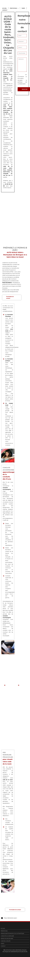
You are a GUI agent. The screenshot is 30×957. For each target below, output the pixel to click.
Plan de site (23, 951)
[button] (15, 918)
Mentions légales (21, 950)
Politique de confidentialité (11, 951)
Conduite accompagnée (7, 936)
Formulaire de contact (10, 297)
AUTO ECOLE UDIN (10, 950)
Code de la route (5, 941)
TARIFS (2, 943)
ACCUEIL (3, 928)
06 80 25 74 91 (20, 905)
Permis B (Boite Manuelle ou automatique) (12, 933)
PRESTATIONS (4, 930)
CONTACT (3, 946)
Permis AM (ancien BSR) (7, 938)
